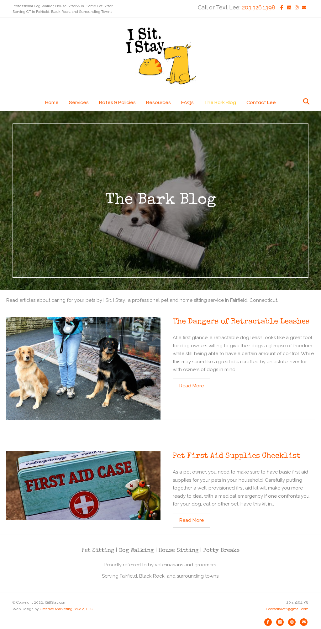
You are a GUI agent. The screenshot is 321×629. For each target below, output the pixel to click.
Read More (194, 386)
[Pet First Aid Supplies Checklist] (83, 485)
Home (52, 102)
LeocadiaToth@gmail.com (287, 609)
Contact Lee (261, 102)
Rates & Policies (117, 102)
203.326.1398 (258, 7)
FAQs (187, 102)
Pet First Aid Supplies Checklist (237, 456)
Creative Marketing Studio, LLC (66, 609)
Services (79, 102)
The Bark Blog (220, 102)
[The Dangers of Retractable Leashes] (83, 368)
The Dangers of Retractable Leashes (241, 322)
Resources (158, 102)
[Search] (304, 101)
